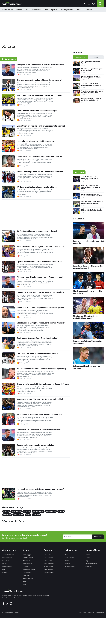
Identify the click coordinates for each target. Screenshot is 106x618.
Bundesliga (5, 561)
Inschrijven (98, 537)
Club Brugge (27, 555)
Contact (67, 563)
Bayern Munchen (28, 578)
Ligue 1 (28, 514)
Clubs (46, 10)
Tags (87, 561)
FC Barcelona (27, 572)
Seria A (4, 569)
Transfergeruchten (66, 10)
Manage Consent (70, 566)
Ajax (24, 584)
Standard (61, 511)
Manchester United (29, 569)
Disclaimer (83, 612)
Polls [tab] (96, 57)
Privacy (67, 561)
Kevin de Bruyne (49, 563)
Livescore (88, 10)
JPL (26, 10)
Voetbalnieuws (7, 10)
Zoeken (88, 558)
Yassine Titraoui (18, 514)
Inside (79, 10)
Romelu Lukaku (48, 566)
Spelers (54, 10)
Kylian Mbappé (48, 569)
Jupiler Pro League (8, 555)
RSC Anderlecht (16, 511)
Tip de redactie (69, 558)
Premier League (7, 558)
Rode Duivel (36, 514)
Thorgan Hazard (51, 511)
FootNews (91, 612)
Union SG (6, 511)
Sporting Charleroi (38, 511)
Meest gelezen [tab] (80, 57)
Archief (88, 555)
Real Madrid (26, 575)
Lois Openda (7, 514)
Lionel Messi (47, 555)
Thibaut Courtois (49, 572)
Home (66, 555)
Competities (36, 10)
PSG (24, 581)
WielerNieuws (100, 612)
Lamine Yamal (48, 561)
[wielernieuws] (27, 590)
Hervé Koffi (26, 511)
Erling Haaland (48, 558)
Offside (19, 10)
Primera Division (7, 566)
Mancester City (27, 563)
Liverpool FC (27, 566)
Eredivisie (5, 572)
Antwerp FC (26, 561)
